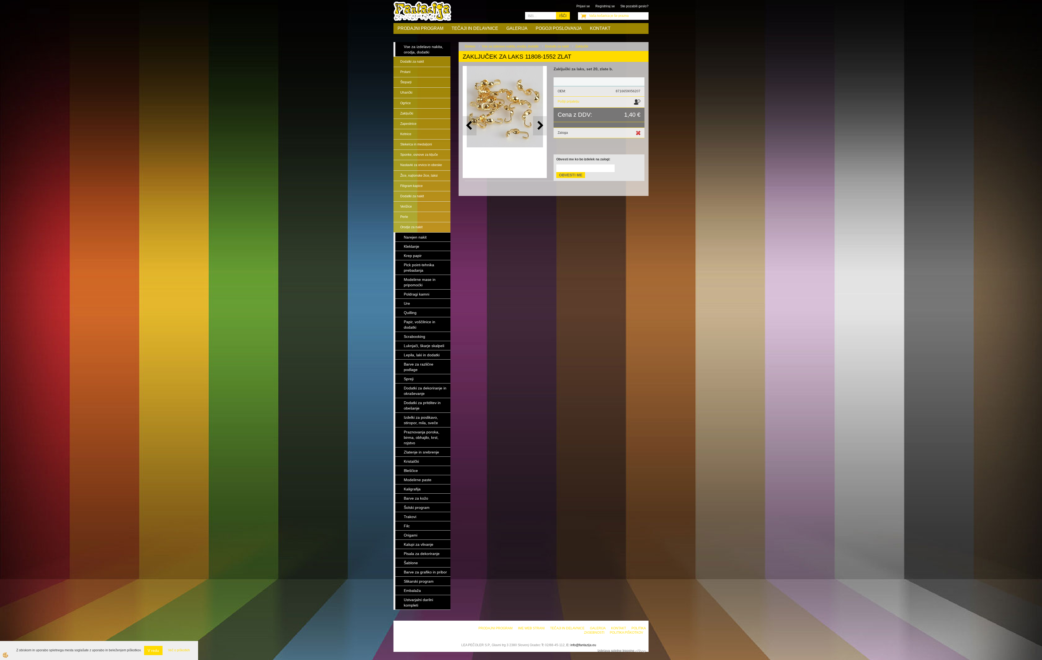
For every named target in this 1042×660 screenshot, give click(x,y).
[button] (540, 125)
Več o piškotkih (179, 650)
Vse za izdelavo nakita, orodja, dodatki (510, 46)
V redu (153, 650)
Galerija (517, 28)
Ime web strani (531, 628)
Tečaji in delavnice (475, 28)
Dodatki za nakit (412, 62)
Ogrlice (405, 103)
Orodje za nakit (411, 227)
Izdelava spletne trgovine (616, 651)
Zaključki (406, 113)
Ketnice (405, 134)
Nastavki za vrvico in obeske (421, 165)
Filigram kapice (411, 186)
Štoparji (406, 82)
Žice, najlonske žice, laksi (419, 175)
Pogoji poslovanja (559, 28)
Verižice (406, 206)
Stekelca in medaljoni (416, 144)
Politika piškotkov (626, 632)
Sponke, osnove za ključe (419, 155)
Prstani (405, 72)
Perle (404, 217)
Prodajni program (420, 28)
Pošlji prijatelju (568, 101)
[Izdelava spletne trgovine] (640, 651)
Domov (470, 46)
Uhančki (406, 92)
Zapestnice (408, 124)
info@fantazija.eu (583, 645)
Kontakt (600, 28)
